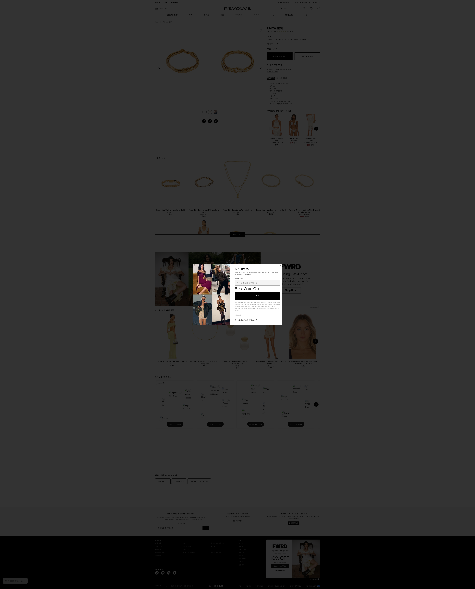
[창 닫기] (280, 266)
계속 (258, 296)
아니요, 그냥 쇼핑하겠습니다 (246, 320)
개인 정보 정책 (239, 308)
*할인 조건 (238, 315)
